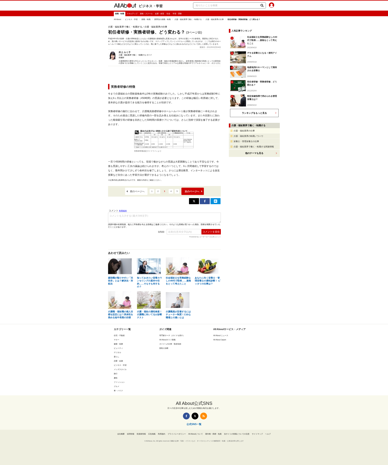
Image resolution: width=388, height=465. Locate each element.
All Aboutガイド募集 (167, 340)
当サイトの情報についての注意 (236, 434)
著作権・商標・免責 (213, 434)
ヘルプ (268, 434)
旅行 (115, 374)
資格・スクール (146, 14)
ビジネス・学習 (151, 6)
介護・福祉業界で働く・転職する (188, 19)
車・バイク (118, 391)
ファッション (119, 382)
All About (117, 19)
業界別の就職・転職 (162, 19)
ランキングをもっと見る (254, 113)
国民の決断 (163, 348)
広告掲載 (152, 434)
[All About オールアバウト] (125, 6)
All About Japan (219, 340)
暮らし (116, 357)
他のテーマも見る (254, 153)
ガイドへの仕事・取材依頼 (170, 344)
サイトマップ (257, 434)
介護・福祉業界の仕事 (215, 19)
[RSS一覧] (203, 416)
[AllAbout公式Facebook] (186, 416)
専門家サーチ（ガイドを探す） (172, 335)
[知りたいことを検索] (262, 5)
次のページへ (192, 191)
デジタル (117, 352)
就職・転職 (119, 14)
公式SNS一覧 (194, 424)
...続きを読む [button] (215, 63)
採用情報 (130, 434)
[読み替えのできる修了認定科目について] (164, 139)
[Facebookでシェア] (205, 201)
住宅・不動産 (119, 335)
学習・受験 (177, 14)
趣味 (115, 378)
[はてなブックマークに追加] (216, 201)
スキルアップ (132, 14)
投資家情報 (141, 434)
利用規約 (161, 434)
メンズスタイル (120, 369)
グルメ (116, 386)
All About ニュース (220, 335)
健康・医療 (118, 344)
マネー (116, 340)
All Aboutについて (195, 434)
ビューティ (118, 348)
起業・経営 (159, 14)
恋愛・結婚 (118, 361)
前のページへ (137, 191)
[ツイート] (194, 201)
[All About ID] (271, 5)
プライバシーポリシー (177, 434)
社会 (168, 14)
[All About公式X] (195, 416)
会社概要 (121, 434)
